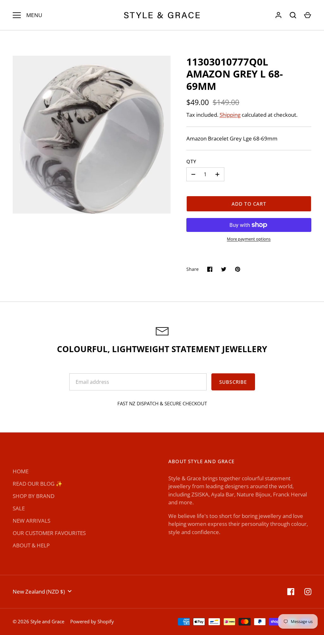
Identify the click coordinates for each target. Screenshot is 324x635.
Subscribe (233, 382)
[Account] (278, 15)
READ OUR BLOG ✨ (37, 483)
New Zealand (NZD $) (39, 591)
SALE (19, 508)
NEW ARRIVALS (31, 520)
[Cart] (308, 15)
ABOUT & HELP (31, 545)
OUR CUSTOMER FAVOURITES (49, 533)
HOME (20, 471)
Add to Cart (249, 204)
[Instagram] (308, 592)
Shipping (230, 114)
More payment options (249, 239)
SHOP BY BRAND (33, 496)
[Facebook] (291, 592)
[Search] (293, 15)
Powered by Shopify (92, 621)
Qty (191, 161)
